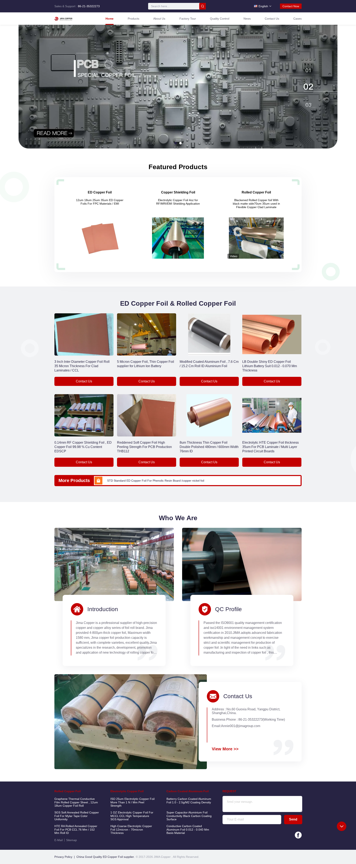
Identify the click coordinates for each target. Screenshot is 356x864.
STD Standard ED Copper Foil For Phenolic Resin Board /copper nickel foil (155, 480)
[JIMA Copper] (71, 18)
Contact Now (290, 6)
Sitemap (71, 840)
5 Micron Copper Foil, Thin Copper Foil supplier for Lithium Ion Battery (145, 364)
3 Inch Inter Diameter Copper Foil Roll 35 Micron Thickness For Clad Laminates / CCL (82, 366)
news (247, 18)
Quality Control (219, 18)
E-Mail (58, 840)
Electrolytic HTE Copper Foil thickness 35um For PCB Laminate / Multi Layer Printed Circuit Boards (270, 447)
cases (297, 18)
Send (293, 819)
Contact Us (84, 381)
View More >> (225, 749)
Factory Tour (187, 18)
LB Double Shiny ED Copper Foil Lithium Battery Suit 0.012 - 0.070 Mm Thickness (269, 366)
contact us (272, 18)
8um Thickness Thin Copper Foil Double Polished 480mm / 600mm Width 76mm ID (209, 447)
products (133, 18)
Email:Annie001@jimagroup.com (236, 726)
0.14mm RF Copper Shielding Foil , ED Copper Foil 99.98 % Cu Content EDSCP (83, 447)
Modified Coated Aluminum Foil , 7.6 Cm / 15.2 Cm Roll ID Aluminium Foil (209, 364)
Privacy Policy (63, 856)
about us (159, 18)
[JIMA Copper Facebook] (298, 835)
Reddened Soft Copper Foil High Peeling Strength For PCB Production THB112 (144, 447)
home (109, 18)
